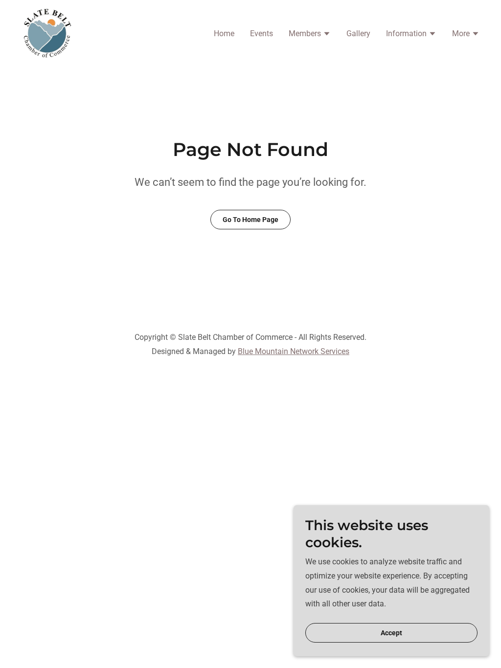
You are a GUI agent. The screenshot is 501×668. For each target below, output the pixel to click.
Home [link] (224, 33)
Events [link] (261, 33)
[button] (310, 35)
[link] (47, 32)
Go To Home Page (250, 219)
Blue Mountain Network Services (293, 351)
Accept (391, 633)
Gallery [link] (358, 33)
